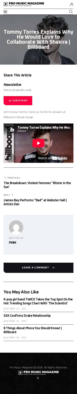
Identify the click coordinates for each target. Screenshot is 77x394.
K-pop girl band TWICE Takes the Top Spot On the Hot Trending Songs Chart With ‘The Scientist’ (38, 301)
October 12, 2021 (16, 308)
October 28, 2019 (16, 337)
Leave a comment (36, 267)
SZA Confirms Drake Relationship (27, 315)
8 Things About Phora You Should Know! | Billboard (33, 330)
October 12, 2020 (16, 321)
